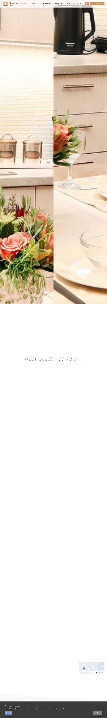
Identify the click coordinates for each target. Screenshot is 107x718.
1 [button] (105, 357)
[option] (53, 359)
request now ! (97, 3)
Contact (80, 3)
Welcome (24, 3)
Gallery (63, 3)
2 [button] (105, 359)
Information (46, 3)
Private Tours (71, 3)
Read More (97, 712)
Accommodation (34, 3)
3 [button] (105, 360)
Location (56, 3)
